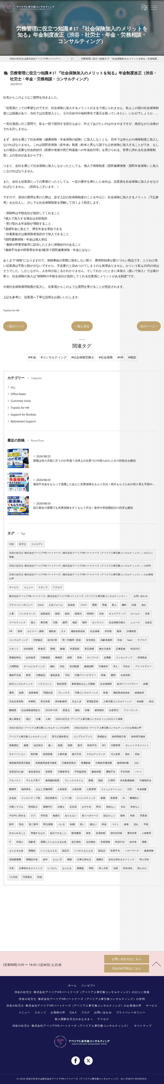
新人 (114, 604)
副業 (21, 692)
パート (138, 771)
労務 (55, 622)
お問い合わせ (140, 596)
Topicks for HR (11, 310)
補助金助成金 (78, 631)
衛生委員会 (34, 771)
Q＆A (41, 604)
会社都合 (90, 841)
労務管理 (115, 745)
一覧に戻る (82, 326)
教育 (28, 675)
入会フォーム (56, 604)
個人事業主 (15, 718)
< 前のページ (15, 326)
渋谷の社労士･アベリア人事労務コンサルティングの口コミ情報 (89, 718)
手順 (146, 824)
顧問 (65, 622)
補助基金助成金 (121, 692)
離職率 (12, 789)
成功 (151, 701)
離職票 (12, 710)
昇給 (137, 754)
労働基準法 (63, 771)
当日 (123, 806)
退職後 (80, 868)
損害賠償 (47, 754)
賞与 (80, 745)
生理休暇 (100, 833)
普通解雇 (85, 762)
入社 (136, 762)
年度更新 (74, 648)
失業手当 (115, 850)
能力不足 (76, 754)
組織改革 (139, 692)
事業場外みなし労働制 (83, 683)
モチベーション (17, 754)
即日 (98, 806)
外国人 (19, 841)
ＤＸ (63, 631)
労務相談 (45, 657)
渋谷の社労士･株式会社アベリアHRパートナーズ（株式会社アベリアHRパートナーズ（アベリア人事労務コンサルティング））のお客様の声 (81, 576)
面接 (60, 745)
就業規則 (45, 613)
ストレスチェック (86, 797)
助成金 (71, 604)
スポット (14, 648)
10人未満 (115, 754)
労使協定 (37, 639)
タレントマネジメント (137, 745)
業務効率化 (15, 657)
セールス (135, 613)
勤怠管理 (61, 683)
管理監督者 (92, 701)
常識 (39, 876)
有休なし (135, 806)
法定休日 (38, 745)
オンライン (98, 622)
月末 (11, 868)
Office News (18, 394)
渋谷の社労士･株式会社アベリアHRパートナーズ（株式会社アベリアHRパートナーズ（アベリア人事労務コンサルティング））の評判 (80, 565)
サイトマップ (143, 1025)
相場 (126, 824)
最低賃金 (55, 675)
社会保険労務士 (117, 622)
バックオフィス (27, 613)
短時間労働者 (138, 736)
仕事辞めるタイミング (30, 868)
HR (10, 631)
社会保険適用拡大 (30, 710)
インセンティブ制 (30, 797)
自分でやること (58, 833)
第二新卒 (33, 824)
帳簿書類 (76, 833)
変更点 (66, 710)
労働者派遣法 (69, 762)
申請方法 (119, 841)
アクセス (57, 587)
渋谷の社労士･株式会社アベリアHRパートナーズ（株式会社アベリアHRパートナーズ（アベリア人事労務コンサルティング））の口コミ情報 (81, 554)
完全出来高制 (16, 701)
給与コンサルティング (21, 683)
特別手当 (92, 745)
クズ (33, 815)
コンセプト (37, 544)
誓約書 (34, 754)
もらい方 (57, 859)
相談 (74, 622)
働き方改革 (105, 648)
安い (82, 824)
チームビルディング (34, 666)
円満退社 (27, 876)
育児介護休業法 (60, 736)
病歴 (70, 745)
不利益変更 (80, 771)
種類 (69, 859)
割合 (21, 824)
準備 (104, 604)
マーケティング (17, 622)
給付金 (133, 841)
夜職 (103, 797)
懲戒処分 (102, 736)
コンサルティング (18, 639)
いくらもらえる (49, 850)
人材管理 (91, 789)
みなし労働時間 (44, 789)
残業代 (78, 613)
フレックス (64, 692)
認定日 (65, 850)
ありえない (71, 815)
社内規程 (28, 648)
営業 (147, 613)
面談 (100, 780)
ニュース (135, 622)
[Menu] (154, 7)
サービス (14, 587)
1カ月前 (13, 876)
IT (10, 841)
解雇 (62, 648)
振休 (67, 613)
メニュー (28, 587)
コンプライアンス (82, 736)
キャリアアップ (117, 613)
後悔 (122, 815)
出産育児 (114, 710)
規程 (57, 613)
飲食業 (113, 797)
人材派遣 (62, 789)
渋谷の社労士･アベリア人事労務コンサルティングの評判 (39, 727)
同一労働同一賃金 (71, 639)
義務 (26, 745)
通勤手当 (110, 771)
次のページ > (149, 326)
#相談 (132, 357)
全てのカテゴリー (22, 387)
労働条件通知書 (103, 762)
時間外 (90, 613)
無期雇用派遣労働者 (19, 762)
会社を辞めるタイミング (121, 859)
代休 (101, 613)
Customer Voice (21, 401)
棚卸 (124, 604)
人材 (48, 718)
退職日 (99, 859)
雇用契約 (99, 710)
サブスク (142, 639)
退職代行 (47, 806)
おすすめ (86, 806)
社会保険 (95, 631)
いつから (52, 868)
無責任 (56, 815)
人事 (11, 613)
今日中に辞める (17, 815)
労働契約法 (145, 780)
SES (104, 745)
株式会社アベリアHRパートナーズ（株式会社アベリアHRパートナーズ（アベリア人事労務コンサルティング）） (68, 596)
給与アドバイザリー (127, 683)
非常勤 (108, 631)
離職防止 (134, 797)
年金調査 (141, 789)
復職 (90, 780)
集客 (119, 631)
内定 (62, 666)
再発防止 (33, 806)
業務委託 (14, 745)
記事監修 (120, 648)
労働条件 (103, 666)
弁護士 (60, 806)
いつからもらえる (83, 850)
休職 (87, 710)
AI (124, 797)
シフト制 (67, 797)
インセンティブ (124, 657)
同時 (91, 868)
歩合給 (12, 797)
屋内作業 (132, 833)
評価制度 (131, 631)
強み (143, 604)
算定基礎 (89, 648)
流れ (136, 824)
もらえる (67, 868)
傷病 (77, 710)
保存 (88, 833)
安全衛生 (90, 639)
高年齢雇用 (61, 701)
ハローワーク (132, 850)
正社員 (73, 806)
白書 (38, 718)
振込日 (101, 850)
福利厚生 (26, 789)
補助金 (52, 631)
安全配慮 (74, 666)
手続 (67, 675)
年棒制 (31, 701)
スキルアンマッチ (95, 754)
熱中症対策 (116, 833)
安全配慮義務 (127, 780)
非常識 (44, 815)
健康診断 (89, 666)
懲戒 (52, 648)
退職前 (31, 850)
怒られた (142, 868)
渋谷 (11, 544)
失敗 (132, 815)
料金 (104, 824)
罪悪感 (143, 815)
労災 (129, 789)
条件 (45, 859)
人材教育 (146, 833)
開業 (94, 604)
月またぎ (76, 701)
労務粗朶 (40, 675)
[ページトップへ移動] (156, 963)
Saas (129, 639)
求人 (115, 666)
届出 (127, 754)
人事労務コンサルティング (117, 701)
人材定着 (76, 789)
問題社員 (48, 692)
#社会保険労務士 (82, 357)
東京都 (44, 622)
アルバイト (15, 780)
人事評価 (62, 754)
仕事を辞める (84, 859)
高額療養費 (15, 859)
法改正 (148, 622)
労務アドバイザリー (85, 675)
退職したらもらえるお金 (53, 841)
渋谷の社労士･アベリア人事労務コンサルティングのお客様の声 (107, 727)
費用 (113, 675)
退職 (144, 841)
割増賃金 (142, 657)
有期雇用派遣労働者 (46, 762)
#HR (120, 357)
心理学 (111, 780)
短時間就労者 (119, 736)
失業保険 (105, 841)
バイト (115, 824)
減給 (52, 666)
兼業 (11, 692)
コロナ (83, 604)
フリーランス (131, 710)
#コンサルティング (54, 357)
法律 (115, 868)
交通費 (107, 657)
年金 (119, 639)
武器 (134, 604)
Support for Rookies (23, 414)
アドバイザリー (143, 666)
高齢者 (31, 841)
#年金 (32, 357)
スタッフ (43, 587)
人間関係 (14, 666)
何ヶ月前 (103, 868)
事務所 (58, 657)
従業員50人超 (16, 771)
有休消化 (127, 868)
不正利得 (125, 771)
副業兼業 (33, 692)
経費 (145, 683)
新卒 (11, 824)
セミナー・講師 (35, 631)
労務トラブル (16, 806)
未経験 (140, 701)
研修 (103, 675)
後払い (93, 824)
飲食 (105, 692)
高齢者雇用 (106, 639)
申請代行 (135, 648)
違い (50, 745)
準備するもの (38, 833)
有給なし (111, 806)
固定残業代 (51, 797)
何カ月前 (144, 859)
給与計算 (52, 639)
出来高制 (125, 675)
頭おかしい (109, 815)
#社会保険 (106, 357)
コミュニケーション (111, 789)
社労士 (22, 544)
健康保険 (149, 850)
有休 (79, 657)
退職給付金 (32, 859)
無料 (84, 622)
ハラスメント (45, 683)
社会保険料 (106, 683)
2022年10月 (51, 710)
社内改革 (30, 657)
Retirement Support (23, 421)
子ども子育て (33, 780)
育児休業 (45, 701)
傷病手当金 (15, 675)
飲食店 (41, 648)
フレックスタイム (73, 780)
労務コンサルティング (86, 692)
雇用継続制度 (52, 780)
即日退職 (48, 824)
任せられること (17, 833)
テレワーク (93, 657)
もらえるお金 (16, 850)
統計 (28, 718)
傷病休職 (96, 771)
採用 (20, 631)
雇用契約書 (123, 762)
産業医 (49, 771)
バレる (61, 824)
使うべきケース (90, 815)
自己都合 (76, 841)
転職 (72, 824)
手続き (126, 666)
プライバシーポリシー (21, 604)
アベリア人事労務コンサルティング (28, 736)
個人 (33, 622)
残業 (69, 657)
